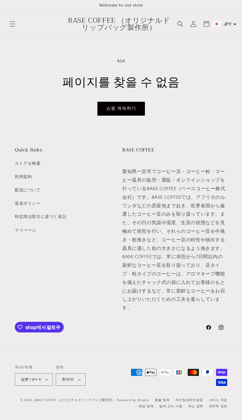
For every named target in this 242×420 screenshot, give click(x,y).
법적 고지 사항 (170, 406)
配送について (28, 190)
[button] (12, 23)
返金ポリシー (28, 203)
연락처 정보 (218, 406)
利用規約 (23, 177)
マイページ (25, 230)
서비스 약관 (218, 400)
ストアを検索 (28, 163)
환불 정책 (162, 400)
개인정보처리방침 (189, 400)
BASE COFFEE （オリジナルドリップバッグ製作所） (75, 400)
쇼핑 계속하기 (121, 108)
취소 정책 (195, 406)
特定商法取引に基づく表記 (40, 216)
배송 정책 (146, 406)
